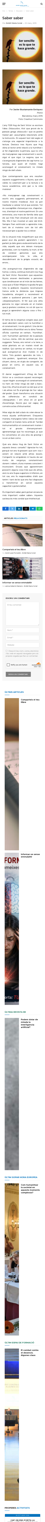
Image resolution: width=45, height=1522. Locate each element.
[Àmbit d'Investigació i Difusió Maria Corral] (22, 4)
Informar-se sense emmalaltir (17, 583)
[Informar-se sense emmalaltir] (22, 568)
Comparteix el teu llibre (14, 549)
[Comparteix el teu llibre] (22, 535)
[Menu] (4, 4)
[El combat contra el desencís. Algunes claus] (12, 1425)
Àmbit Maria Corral (14, 23)
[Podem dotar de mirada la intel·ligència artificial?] (12, 1094)
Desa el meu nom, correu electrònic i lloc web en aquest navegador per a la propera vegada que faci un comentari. (22, 653)
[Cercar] (41, 4)
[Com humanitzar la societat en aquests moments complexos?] (12, 1259)
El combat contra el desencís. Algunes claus (29, 1353)
